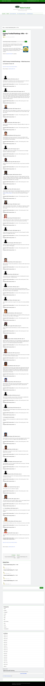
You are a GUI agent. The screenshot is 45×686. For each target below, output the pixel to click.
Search (41, 587)
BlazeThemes (14, 684)
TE (14, 68)
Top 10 (4, 66)
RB (11, 68)
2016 (4, 653)
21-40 (9, 66)
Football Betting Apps (30, 13)
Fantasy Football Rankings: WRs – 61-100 (10, 564)
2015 (4, 655)
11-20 (7, 66)
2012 (4, 660)
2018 (4, 649)
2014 (4, 657)
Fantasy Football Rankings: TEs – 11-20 (10, 575)
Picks (5, 625)
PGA (4, 623)
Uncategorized (6, 628)
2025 (4, 636)
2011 (4, 662)
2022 (4, 642)
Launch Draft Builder (23, 673)
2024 (4, 638)
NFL (4, 619)
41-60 (12, 66)
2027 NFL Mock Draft (13, 13)
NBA (4, 617)
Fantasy (4, 31)
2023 (4, 640)
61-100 (15, 66)
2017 (4, 651)
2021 (4, 644)
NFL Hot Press (6, 621)
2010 (4, 664)
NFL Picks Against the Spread (21, 13)
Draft (5, 608)
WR (13, 68)
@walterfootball (9, 53)
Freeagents (5, 612)
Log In (23, 2)
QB (9, 68)
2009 (4, 666)
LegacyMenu (3, 13)
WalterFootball (25, 8)
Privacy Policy (19, 684)
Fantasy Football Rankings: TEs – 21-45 (10, 580)
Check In (8, 13)
